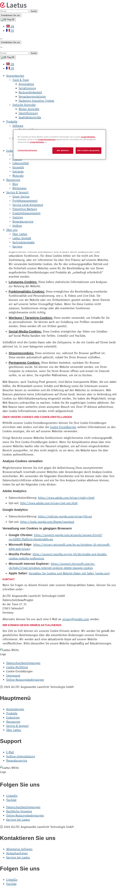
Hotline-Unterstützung (20, 756)
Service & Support (17, 192)
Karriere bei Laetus (18, 819)
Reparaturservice (22, 221)
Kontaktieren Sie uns (10, 15)
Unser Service (20, 196)
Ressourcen (13, 180)
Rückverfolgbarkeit (30, 92)
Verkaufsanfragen (17, 853)
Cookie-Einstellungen (63, 427)
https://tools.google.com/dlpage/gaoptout (47, 522)
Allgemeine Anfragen (19, 849)
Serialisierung (27, 88)
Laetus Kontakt (21, 238)
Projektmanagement (24, 200)
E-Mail (10, 752)
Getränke (18, 171)
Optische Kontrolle (24, 105)
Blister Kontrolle (29, 109)
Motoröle (18, 175)
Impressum (13, 675)
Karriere (17, 246)
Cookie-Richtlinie (17, 667)
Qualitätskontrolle (30, 117)
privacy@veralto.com (75, 619)
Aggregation (26, 84)
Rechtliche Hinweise (19, 811)
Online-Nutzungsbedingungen (25, 679)
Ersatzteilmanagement (26, 213)
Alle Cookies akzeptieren (88, 150)
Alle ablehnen (63, 150)
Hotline (17, 225)
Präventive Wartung (24, 209)
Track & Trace (20, 80)
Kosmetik (18, 167)
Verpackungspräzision (32, 96)
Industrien (13, 717)
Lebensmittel (20, 163)
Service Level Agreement (27, 205)
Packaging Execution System (36, 100)
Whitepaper (19, 188)
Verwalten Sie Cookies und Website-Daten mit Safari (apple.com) (69, 573)
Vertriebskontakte (23, 242)
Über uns (12, 230)
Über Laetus (19, 234)
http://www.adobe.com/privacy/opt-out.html (48, 503)
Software (17, 125)
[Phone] (1, 38)
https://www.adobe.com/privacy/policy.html (66, 498)
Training (17, 217)
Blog (15, 184)
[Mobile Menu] (1, 47)
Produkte (11, 121)
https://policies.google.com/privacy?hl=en (65, 516)
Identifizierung (28, 113)
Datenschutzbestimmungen (23, 663)
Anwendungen (15, 75)
